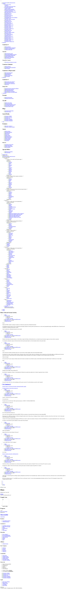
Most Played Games (12, 104)
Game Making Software (6, 520)
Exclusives (8, 147)
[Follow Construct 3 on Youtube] (6, 574)
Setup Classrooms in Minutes (14, 88)
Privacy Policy (4, 582)
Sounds (10, 136)
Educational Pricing (10, 90)
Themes (9, 138)
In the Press (4, 550)
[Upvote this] (8, 319)
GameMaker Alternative (6, 525)
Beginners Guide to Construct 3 (18, 213)
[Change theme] (9, 307)
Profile (3, 309)
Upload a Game (10, 106)
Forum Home (10, 97)
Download (10, 72)
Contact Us (6, 305)
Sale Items (8, 152)
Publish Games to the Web (17, 214)
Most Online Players (10, 105)
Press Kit (3, 549)
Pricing (3, 527)
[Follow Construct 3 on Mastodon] (9, 120)
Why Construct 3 (5, 534)
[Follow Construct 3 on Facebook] (9, 119)
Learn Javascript (5, 537)
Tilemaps (8, 139)
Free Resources (11, 82)
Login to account (10, 306)
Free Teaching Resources (6, 536)
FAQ (8, 84)
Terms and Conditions (6, 581)
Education (4, 77)
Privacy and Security (11, 83)
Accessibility (4, 584)
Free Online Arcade (5, 559)
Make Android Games (17, 215)
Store (3, 121)
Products (3, 3)
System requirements (12, 47)
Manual (9, 46)
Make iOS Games (16, 216)
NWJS (10, 73)
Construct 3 (14, 159)
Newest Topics (11, 98)
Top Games (10, 102)
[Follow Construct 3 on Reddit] (8, 116)
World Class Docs (11, 89)
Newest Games (9, 103)
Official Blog (11, 110)
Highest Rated (10, 146)
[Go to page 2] (3, 484)
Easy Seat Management (6, 535)
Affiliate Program (5, 543)
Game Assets (4, 555)
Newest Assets (10, 144)
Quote (10, 321)
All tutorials (9, 58)
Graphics (9, 135)
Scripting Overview (11, 48)
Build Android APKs (11, 55)
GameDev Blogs (5, 558)
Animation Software (5, 521)
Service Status (4, 585)
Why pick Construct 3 (11, 81)
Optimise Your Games (17, 217)
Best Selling (10, 145)
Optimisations (11, 57)
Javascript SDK (9, 75)
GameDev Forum (5, 556)
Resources (4, 42)
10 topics (8, 318)
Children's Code (5, 583)
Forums (6, 278)
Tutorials (8, 68)
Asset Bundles (10, 151)
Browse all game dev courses (11, 62)
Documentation (4, 528)
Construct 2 (11, 230)
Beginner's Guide (10, 53)
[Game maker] (8, 156)
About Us (4, 547)
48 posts (11, 318)
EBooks (8, 133)
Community (4, 93)
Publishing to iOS (10, 56)
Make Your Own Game (6, 526)
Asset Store (6, 268)
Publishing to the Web (12, 54)
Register (3, 154)
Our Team (4, 548)
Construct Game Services (17, 189)
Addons (8, 131)
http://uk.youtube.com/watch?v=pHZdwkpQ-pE (10, 453)
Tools (8, 140)
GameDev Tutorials (5, 557)
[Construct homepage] (8, 2)
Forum (3, 310)
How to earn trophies (3, 511)
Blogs (6, 299)
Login (6, 154)
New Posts (9, 111)
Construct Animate (15, 176)
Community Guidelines (6, 560)
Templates (9, 137)
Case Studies (4, 530)
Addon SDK (10, 49)
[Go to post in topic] (7, 320)
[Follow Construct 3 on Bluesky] (8, 118)
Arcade (6, 287)
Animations (10, 132)
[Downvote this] (16, 319)
